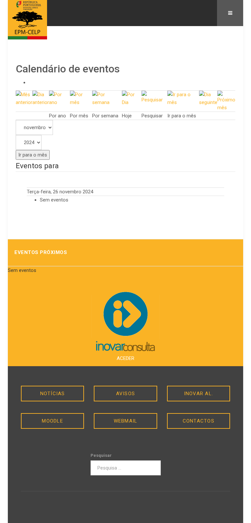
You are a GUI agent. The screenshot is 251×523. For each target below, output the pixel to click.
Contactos (198, 421)
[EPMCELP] (27, 19)
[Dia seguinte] (208, 98)
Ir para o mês (32, 155)
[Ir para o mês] (183, 98)
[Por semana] (107, 98)
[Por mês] (81, 98)
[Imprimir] (31, 82)
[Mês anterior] (24, 98)
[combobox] (126, 467)
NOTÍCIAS (52, 393)
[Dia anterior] (40, 98)
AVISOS (125, 393)
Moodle (52, 421)
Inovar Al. (198, 393)
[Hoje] (132, 98)
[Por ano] (59, 98)
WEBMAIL (126, 421)
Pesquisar (101, 455)
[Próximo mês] (226, 101)
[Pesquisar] (154, 97)
